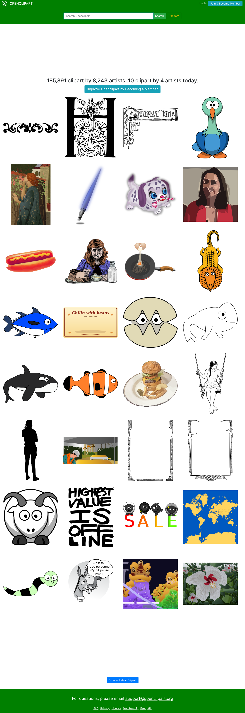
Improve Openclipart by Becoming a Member (122, 89)
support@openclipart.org (149, 698)
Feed (143, 708)
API (149, 708)
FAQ (96, 708)
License (116, 708)
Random (174, 16)
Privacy (105, 708)
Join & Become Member (225, 3)
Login (203, 3)
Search (159, 16)
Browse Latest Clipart (122, 680)
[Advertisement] (122, 52)
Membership (130, 708)
